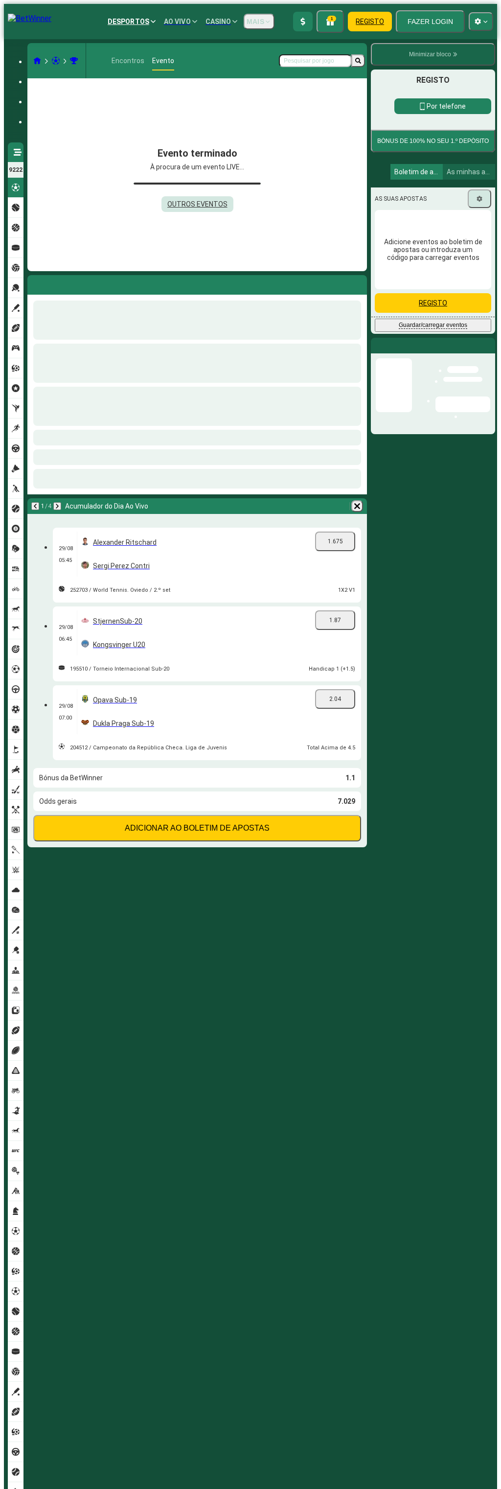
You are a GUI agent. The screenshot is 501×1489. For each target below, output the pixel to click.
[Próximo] (61, 283)
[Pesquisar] (358, 60)
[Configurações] (479, 261)
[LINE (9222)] (37, 60)
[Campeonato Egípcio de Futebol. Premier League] (74, 60)
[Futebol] (56, 60)
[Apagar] (357, 283)
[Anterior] (35, 283)
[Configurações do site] (481, 21)
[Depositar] (303, 21)
